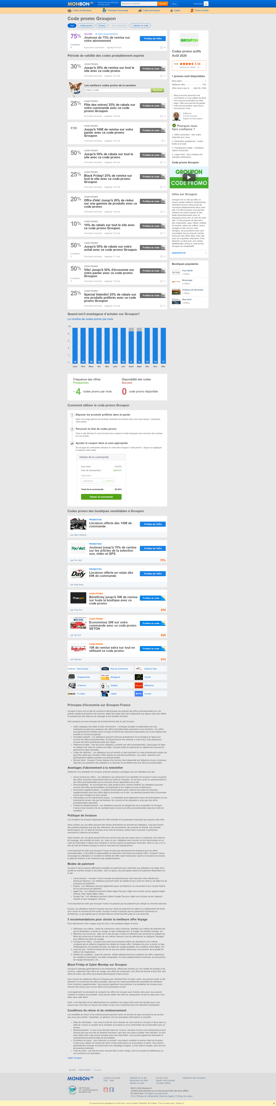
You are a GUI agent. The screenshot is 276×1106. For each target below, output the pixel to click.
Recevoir (157, 90)
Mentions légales (167, 1096)
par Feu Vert (76, 560)
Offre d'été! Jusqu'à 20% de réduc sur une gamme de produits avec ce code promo (110, 203)
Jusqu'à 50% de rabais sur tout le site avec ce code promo (108, 155)
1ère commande (118, 25)
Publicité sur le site (138, 1078)
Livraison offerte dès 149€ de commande (110, 524)
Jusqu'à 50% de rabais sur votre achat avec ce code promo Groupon (110, 248)
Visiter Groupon (75, 1058)
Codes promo (86, 25)
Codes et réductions (82, 10)
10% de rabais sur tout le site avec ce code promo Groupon (109, 226)
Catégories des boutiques (194, 1078)
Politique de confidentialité (147, 1096)
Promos (101, 25)
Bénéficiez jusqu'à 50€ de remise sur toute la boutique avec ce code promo (113, 600)
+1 (164, 47)
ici (183, 1103)
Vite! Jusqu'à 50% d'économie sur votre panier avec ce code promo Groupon (109, 273)
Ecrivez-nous (162, 1078)
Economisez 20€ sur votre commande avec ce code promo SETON (112, 625)
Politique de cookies (184, 1096)
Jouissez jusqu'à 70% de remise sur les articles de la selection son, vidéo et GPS (112, 551)
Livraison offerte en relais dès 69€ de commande (111, 574)
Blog (174, 4)
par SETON (75, 635)
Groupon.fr (179, 253)
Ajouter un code (137, 1083)
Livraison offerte (163, 1083)
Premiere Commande (118, 10)
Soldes (177, 10)
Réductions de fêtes (139, 1080)
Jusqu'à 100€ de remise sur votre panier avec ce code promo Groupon (108, 133)
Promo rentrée (202, 10)
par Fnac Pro (76, 610)
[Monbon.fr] (81, 3)
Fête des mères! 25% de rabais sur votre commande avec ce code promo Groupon (109, 108)
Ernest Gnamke (190, 116)
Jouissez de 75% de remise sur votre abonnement (107, 39)
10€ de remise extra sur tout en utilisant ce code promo (112, 649)
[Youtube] (106, 1089)
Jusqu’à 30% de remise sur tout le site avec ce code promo (109, 69)
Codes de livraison (151, 10)
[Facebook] (112, 1089)
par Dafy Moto (76, 585)
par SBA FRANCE (78, 535)
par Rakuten (76, 659)
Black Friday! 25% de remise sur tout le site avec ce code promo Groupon (108, 179)
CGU (133, 1096)
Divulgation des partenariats (156, 1093)
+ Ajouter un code (140, 25)
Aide (112, 1080)
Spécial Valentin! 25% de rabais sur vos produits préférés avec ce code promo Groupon (110, 298)
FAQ (105, 1080)
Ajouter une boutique (165, 1080)
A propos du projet (111, 1078)
